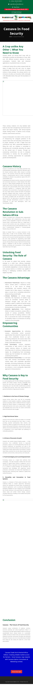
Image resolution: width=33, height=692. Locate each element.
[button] (30, 18)
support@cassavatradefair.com (16, 4)
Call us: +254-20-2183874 (16, 1)
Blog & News (16, 7)
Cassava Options (13, 681)
